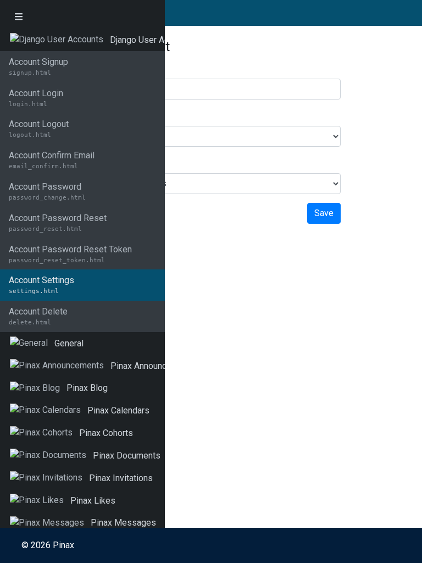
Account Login (36, 98)
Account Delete (38, 316)
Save (324, 213)
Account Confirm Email (52, 160)
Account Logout (39, 129)
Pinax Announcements (153, 366)
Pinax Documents (126, 455)
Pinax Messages (123, 522)
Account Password (47, 191)
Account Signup (38, 66)
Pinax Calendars (118, 410)
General (69, 343)
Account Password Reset (58, 223)
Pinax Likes (92, 500)
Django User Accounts (152, 40)
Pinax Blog (87, 388)
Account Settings (41, 285)
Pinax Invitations (121, 478)
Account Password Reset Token (70, 254)
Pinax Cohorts (106, 433)
